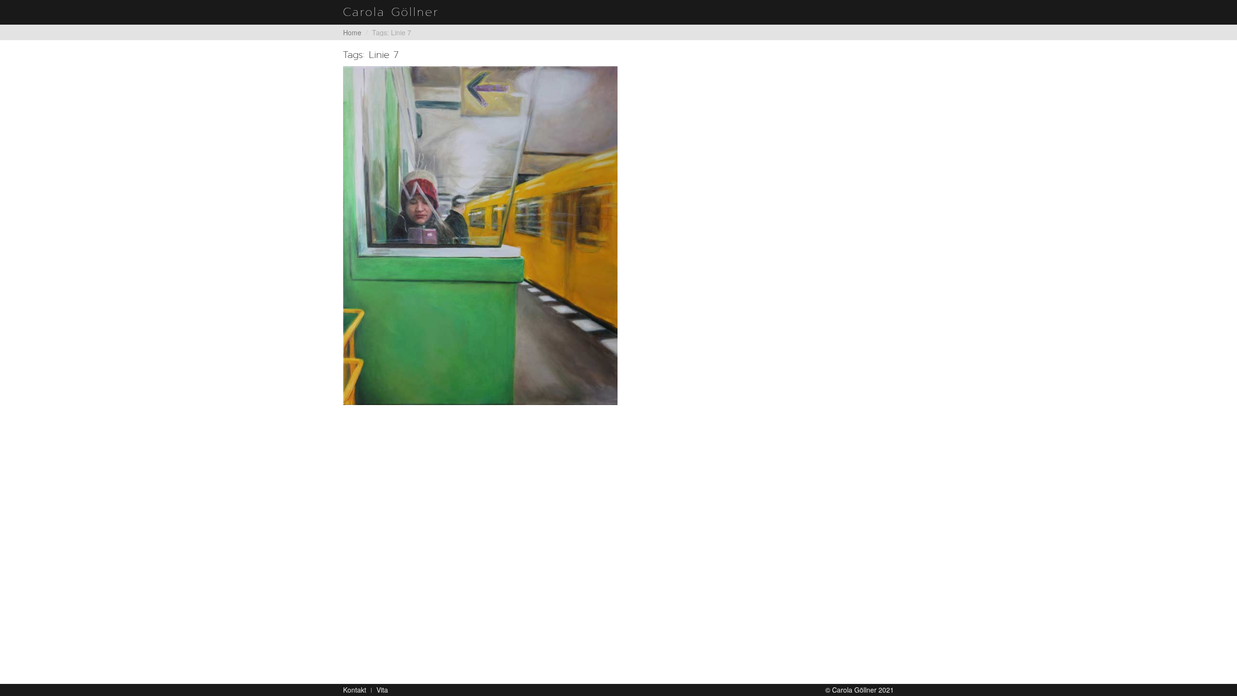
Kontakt (354, 690)
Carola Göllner (391, 12)
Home (352, 32)
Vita (382, 690)
